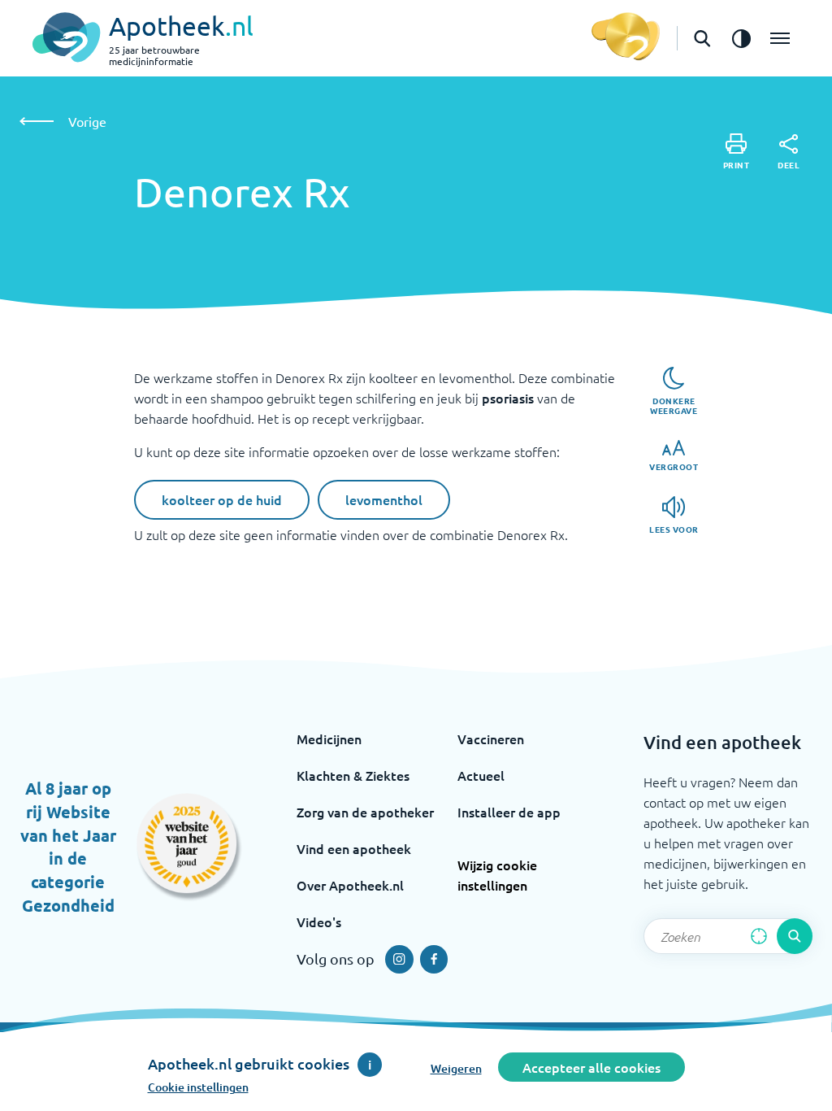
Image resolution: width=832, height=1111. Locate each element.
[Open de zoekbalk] (702, 38)
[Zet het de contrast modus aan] (741, 38)
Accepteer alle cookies (591, 1067)
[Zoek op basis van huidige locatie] (759, 936)
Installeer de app (509, 812)
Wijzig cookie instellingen (497, 875)
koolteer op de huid (222, 499)
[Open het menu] (780, 38)
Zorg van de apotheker (365, 812)
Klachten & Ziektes (353, 775)
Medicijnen (329, 738)
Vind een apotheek (354, 848)
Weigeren (456, 1068)
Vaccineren (490, 738)
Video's (319, 921)
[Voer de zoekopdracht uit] (794, 936)
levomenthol (383, 499)
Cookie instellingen (198, 1087)
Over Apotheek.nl (350, 885)
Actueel (481, 775)
